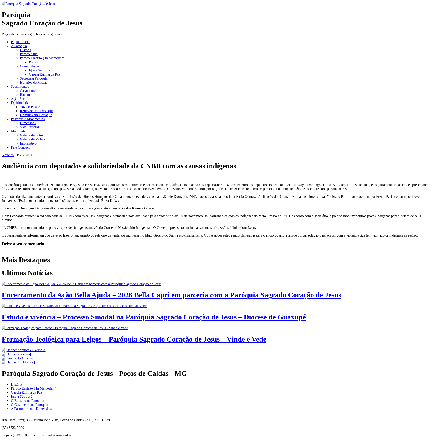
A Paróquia (19, 46)
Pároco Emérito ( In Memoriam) (42, 58)
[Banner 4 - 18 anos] (18, 362)
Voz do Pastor (30, 107)
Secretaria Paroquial (34, 78)
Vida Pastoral (29, 127)
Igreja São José (39, 70)
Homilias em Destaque (36, 115)
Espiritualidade (21, 103)
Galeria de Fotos (31, 135)
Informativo (28, 143)
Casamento (28, 90)
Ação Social (19, 99)
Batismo (26, 94)
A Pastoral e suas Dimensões (31, 409)
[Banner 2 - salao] (16, 354)
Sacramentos (20, 86)
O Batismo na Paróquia (27, 400)
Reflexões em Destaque (36, 111)
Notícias (8, 155)
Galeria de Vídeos (33, 139)
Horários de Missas (33, 82)
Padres (33, 62)
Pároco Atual (29, 54)
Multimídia (18, 131)
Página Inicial (20, 42)
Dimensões (28, 123)
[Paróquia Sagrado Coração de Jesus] (29, 4)
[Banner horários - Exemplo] (24, 350)
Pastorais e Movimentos (28, 119)
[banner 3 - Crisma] (17, 358)
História (25, 50)
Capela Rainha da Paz (44, 74)
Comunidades (29, 66)
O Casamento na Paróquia (29, 405)
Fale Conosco (20, 147)
